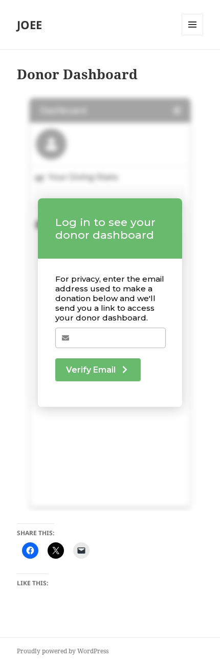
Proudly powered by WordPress (62, 651)
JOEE (29, 24)
